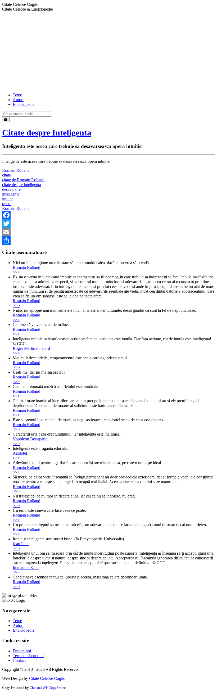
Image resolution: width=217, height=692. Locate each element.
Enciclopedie (23, 104)
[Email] (108, 232)
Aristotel (20, 453)
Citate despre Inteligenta (46, 132)
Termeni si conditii (28, 655)
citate (6, 175)
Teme (17, 95)
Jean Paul (21, 543)
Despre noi (22, 651)
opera (6, 203)
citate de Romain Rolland (23, 180)
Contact (19, 660)
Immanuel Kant (26, 567)
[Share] (108, 240)
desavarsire (11, 189)
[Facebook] (108, 215)
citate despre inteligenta (21, 184)
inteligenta (10, 194)
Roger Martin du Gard (31, 348)
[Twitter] (108, 223)
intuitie (7, 199)
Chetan (35, 688)
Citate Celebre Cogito (47, 678)
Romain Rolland (16, 170)
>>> (16, 272)
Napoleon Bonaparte (30, 439)
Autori (18, 99)
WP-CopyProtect (55, 688)
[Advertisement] (108, 51)
